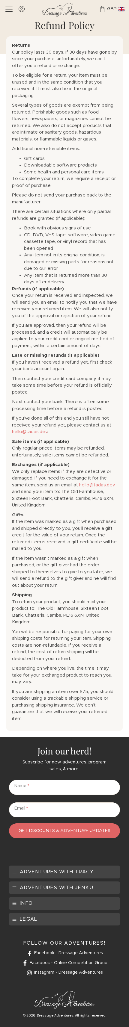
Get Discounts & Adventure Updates (64, 830)
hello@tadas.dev (29, 431)
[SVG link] (64, 10)
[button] (53, 872)
